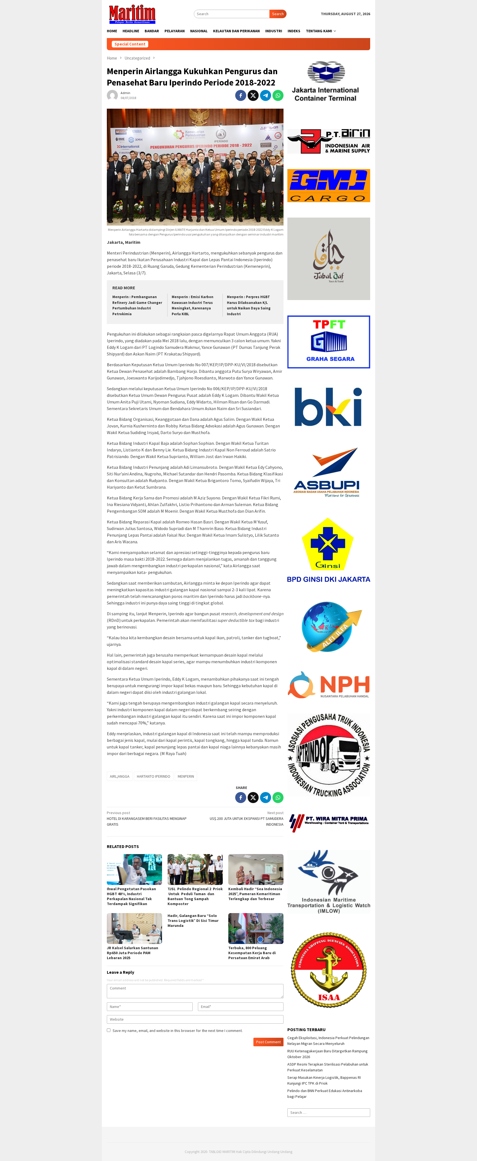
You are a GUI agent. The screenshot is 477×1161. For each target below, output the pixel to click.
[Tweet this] (253, 95)
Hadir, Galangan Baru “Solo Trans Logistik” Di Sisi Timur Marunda (193, 920)
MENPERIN (186, 776)
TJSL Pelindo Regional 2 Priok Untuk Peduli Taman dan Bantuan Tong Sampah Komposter (195, 896)
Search (278, 13)
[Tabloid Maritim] (132, 13)
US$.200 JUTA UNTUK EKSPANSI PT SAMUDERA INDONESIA (246, 818)
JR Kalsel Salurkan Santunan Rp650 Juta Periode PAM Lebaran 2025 (132, 952)
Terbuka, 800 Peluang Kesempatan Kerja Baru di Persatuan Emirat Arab (252, 952)
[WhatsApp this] (277, 95)
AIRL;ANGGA (119, 776)
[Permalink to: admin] (112, 94)
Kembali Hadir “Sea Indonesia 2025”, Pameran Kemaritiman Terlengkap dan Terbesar (255, 893)
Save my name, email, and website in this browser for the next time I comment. (178, 1030)
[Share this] (240, 95)
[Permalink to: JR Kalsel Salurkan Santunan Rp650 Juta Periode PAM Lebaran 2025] (134, 928)
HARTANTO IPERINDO (153, 776)
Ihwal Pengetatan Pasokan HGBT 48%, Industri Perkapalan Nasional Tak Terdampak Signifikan (131, 896)
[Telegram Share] (265, 95)
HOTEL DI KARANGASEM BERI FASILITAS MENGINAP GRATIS (147, 818)
